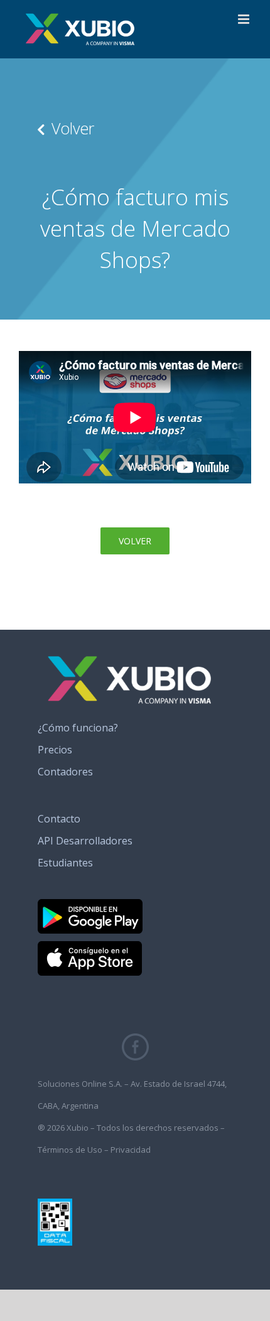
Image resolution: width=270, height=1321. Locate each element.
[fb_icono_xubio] (135, 1038)
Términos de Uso (70, 1149)
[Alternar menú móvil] (244, 19)
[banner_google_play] (90, 904)
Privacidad (131, 1149)
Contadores (65, 772)
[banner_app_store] (90, 946)
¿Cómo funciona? (78, 728)
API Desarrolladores (85, 841)
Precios (55, 750)
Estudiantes (65, 863)
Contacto (59, 819)
